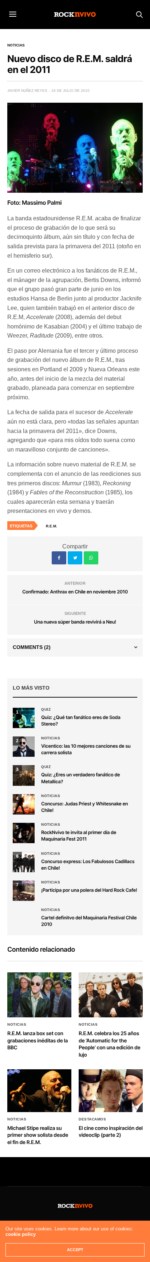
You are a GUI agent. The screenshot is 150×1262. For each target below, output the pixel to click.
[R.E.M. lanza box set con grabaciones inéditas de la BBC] (39, 994)
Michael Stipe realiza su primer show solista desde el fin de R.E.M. (37, 1135)
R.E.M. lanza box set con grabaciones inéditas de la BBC (37, 1040)
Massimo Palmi (42, 202)
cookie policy (20, 1234)
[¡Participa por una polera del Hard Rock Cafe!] (24, 891)
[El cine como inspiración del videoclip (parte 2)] (111, 1090)
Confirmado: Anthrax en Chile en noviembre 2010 (75, 592)
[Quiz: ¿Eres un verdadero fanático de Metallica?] (24, 775)
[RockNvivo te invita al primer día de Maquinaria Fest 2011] (24, 833)
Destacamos (92, 1119)
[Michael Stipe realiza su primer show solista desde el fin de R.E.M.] (39, 1090)
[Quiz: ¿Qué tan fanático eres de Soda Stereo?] (24, 718)
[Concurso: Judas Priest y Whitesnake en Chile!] (24, 804)
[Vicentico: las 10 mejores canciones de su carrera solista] (24, 746)
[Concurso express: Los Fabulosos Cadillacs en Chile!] (24, 862)
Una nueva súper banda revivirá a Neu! (75, 622)
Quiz (46, 709)
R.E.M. (51, 526)
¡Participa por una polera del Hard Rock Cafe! (89, 890)
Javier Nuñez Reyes (27, 91)
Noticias (16, 45)
